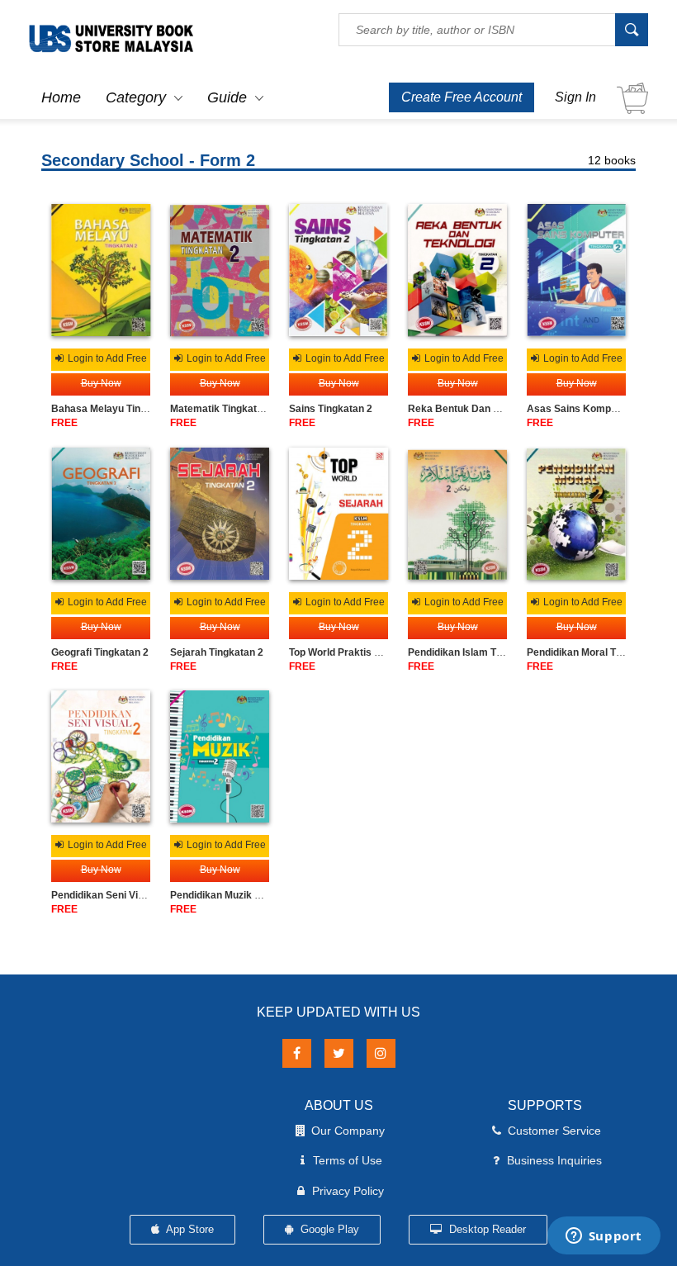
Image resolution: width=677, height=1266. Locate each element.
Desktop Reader (486, 1229)
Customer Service (554, 1130)
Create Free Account (461, 97)
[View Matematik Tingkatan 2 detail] (219, 270)
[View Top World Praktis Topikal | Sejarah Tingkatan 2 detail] (338, 514)
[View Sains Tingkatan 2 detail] (338, 270)
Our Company (348, 1130)
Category (136, 97)
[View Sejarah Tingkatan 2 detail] (219, 514)
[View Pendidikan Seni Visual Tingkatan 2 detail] (100, 756)
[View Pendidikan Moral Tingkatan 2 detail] (576, 514)
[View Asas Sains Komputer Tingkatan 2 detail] (576, 270)
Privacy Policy (348, 1190)
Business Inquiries (554, 1160)
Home (61, 97)
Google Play (328, 1229)
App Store (188, 1229)
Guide (227, 97)
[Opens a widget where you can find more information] (603, 1237)
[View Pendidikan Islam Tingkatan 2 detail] (457, 514)
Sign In (575, 97)
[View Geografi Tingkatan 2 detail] (100, 514)
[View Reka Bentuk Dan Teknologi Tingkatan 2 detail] (457, 270)
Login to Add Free (106, 358)
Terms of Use (347, 1160)
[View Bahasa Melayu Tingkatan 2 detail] (100, 270)
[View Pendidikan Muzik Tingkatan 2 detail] (219, 756)
